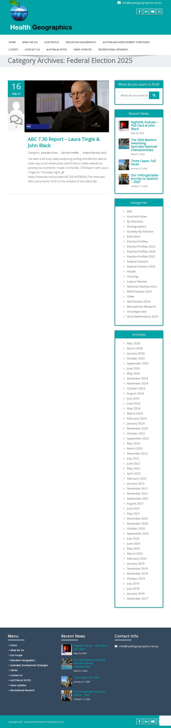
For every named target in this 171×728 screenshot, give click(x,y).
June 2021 (133, 508)
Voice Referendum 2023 (142, 316)
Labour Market (137, 281)
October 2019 (136, 578)
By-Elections (135, 221)
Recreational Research (113, 49)
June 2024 (133, 403)
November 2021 (137, 493)
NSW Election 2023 (139, 291)
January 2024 (136, 423)
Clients (13, 49)
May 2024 (133, 408)
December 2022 (137, 453)
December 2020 (137, 518)
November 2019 (137, 573)
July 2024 (133, 398)
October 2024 (136, 388)
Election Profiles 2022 (141, 246)
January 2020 (136, 563)
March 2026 (135, 348)
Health (131, 271)
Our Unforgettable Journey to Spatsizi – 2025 (144, 178)
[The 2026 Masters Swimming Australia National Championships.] (125, 143)
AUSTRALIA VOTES (56, 49)
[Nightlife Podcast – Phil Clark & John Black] (125, 126)
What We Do (30, 42)
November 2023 (137, 428)
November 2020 (137, 523)
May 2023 (133, 443)
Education (133, 236)
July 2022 (133, 458)
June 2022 (133, 463)
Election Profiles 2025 (141, 256)
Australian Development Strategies (126, 42)
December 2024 (137, 378)
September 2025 (138, 363)
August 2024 (135, 393)
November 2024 (137, 383)
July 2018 (133, 588)
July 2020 (133, 538)
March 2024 (135, 413)
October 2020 (136, 528)
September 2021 (138, 498)
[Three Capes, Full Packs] (125, 164)
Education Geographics (81, 42)
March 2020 (135, 553)
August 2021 (135, 503)
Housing (132, 276)
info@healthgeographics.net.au (141, 3)
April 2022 (134, 473)
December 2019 (137, 568)
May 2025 (133, 373)
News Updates (83, 49)
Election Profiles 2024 (141, 251)
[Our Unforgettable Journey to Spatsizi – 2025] (125, 179)
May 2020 (133, 548)
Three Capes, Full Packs (143, 162)
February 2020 (136, 558)
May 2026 (133, 343)
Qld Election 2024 (138, 301)
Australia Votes (49, 152)
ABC (129, 211)
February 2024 (136, 418)
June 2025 (133, 368)
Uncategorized (136, 311)
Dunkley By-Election (140, 231)
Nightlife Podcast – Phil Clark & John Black (144, 125)
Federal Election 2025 (94, 152)
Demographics (136, 226)
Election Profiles (70, 152)
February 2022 (136, 478)
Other (130, 296)
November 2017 (137, 598)
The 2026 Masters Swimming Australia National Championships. (144, 145)
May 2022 (133, 468)
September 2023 (138, 438)
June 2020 (133, 543)
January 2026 (136, 353)
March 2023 (135, 448)
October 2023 (136, 433)
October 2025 (136, 358)
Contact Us (32, 49)
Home (12, 42)
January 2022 (136, 483)
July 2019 (133, 583)
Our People (51, 42)
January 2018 (136, 593)
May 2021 (133, 513)
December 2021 (137, 488)
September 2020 (138, 533)
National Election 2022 (142, 286)
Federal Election (137, 261)
